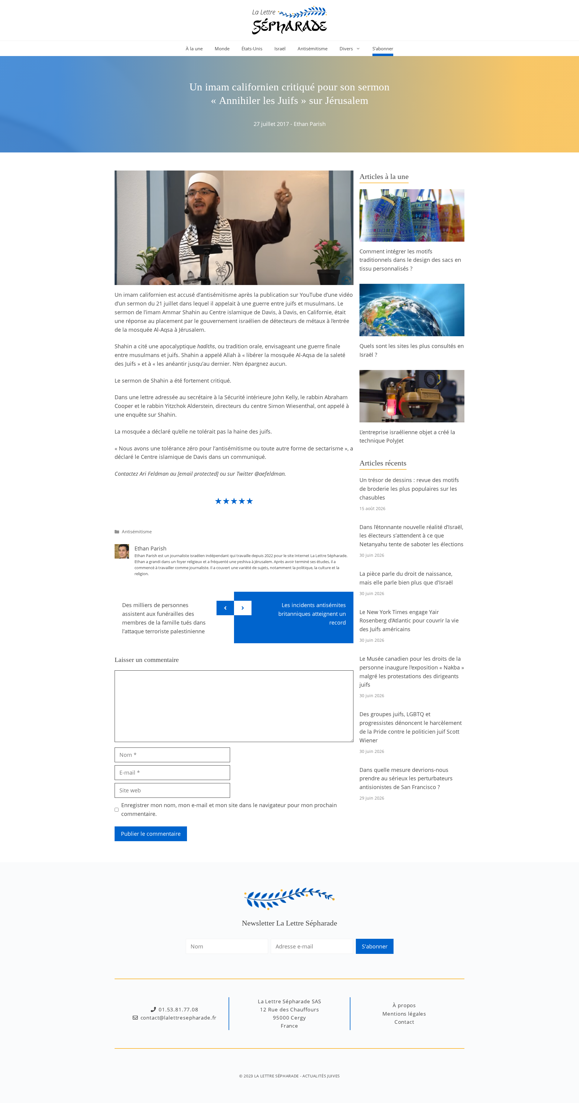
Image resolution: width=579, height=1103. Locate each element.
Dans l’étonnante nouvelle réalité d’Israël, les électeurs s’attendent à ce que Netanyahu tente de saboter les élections (411, 535)
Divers (346, 48)
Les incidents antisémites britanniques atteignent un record (312, 613)
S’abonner (382, 48)
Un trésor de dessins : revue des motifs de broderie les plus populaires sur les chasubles (409, 488)
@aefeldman (270, 473)
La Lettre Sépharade (276, 1076)
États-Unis (252, 48)
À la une (194, 48)
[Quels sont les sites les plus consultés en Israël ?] (411, 331)
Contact (404, 1021)
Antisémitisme (312, 48)
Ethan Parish (310, 123)
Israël (280, 48)
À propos (404, 1005)
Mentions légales (404, 1013)
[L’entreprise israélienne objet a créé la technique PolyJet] (411, 417)
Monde (222, 48)
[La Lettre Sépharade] (289, 19)
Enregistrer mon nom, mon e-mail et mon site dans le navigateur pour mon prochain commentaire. (229, 809)
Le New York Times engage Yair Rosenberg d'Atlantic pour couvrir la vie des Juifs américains (409, 620)
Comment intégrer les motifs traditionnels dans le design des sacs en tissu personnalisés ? (410, 260)
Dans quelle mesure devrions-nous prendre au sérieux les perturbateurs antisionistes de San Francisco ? (406, 778)
